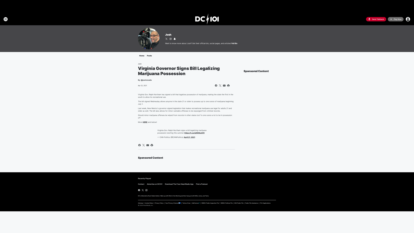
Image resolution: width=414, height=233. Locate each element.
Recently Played (144, 178)
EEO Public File (238, 203)
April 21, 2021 (189, 137)
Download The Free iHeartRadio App (179, 184)
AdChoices (195, 203)
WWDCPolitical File (227, 203)
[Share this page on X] (220, 85)
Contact (141, 184)
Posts (149, 56)
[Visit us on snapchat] (174, 39)
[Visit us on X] (166, 39)
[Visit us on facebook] (139, 190)
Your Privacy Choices (171, 203)
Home (141, 56)
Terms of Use (186, 203)
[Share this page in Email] (224, 85)
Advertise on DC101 (154, 184)
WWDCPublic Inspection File (210, 203)
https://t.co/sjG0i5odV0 (194, 133)
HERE (145, 122)
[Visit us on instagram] (170, 39)
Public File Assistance (251, 203)
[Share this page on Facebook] (216, 85)
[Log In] (408, 19)
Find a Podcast (202, 184)
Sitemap (140, 203)
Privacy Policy (159, 203)
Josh (168, 34)
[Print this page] (228, 85)
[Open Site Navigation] (5, 19)
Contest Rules (149, 203)
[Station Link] (207, 19)
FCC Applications (265, 203)
